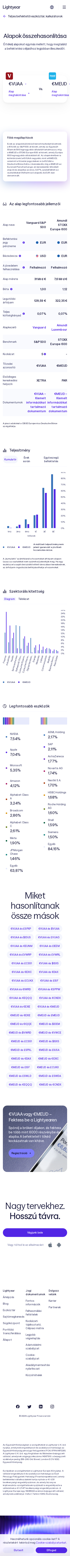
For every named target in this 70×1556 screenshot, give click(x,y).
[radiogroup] (35, 459)
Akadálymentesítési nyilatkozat (35, 1366)
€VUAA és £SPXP (21, 928)
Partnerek (55, 1307)
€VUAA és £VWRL (49, 954)
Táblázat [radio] (23, 599)
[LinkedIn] (40, 1406)
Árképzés (8, 1297)
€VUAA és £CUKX (22, 980)
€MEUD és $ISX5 (49, 1041)
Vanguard (39, 327)
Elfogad (51, 1550)
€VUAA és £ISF (49, 980)
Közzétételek (34, 1375)
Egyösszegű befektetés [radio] (51, 459)
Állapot (7, 1339)
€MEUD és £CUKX (48, 1067)
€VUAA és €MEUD (48, 1006)
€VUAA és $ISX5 (49, 963)
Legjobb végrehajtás (33, 1336)
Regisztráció (19, 1153)
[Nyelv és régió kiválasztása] (51, 7)
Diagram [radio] (9, 599)
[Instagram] (52, 1406)
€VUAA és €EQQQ (20, 998)
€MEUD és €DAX (21, 1058)
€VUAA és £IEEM (49, 946)
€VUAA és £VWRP (21, 954)
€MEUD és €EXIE (20, 1015)
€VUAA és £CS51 (21, 963)
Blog (5, 1303)
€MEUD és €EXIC (48, 1058)
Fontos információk (33, 1302)
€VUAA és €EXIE (20, 1006)
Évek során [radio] (26, 459)
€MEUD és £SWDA (50, 1076)
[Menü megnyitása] (64, 7)
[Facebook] (17, 1406)
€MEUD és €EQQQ (20, 1084)
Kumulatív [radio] (10, 459)
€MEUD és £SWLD (20, 1076)
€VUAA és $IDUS (21, 937)
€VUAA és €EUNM (21, 946)
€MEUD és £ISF (20, 1067)
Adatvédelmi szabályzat (33, 1346)
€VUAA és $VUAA (49, 928)
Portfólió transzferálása (12, 1331)
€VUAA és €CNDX (50, 998)
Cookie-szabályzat (32, 1356)
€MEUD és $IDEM (49, 1024)
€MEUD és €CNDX (50, 1084)
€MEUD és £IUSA (49, 1050)
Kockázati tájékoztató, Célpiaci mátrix (35, 1324)
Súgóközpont (11, 1323)
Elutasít (18, 1550)
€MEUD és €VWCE (50, 1032)
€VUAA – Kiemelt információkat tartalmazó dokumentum (36, 402)
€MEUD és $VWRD (20, 1032)
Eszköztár (9, 1310)
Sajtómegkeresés (12, 1316)
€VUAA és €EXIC (22, 972)
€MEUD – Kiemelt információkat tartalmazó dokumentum (57, 402)
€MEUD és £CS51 (21, 1041)
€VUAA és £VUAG (49, 937)
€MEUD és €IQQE (21, 1024)
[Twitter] (29, 1406)
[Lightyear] (12, 7)
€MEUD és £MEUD (49, 1015)
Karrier (53, 1300)
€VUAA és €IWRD (20, 989)
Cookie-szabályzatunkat (51, 1542)
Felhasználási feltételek (34, 1312)
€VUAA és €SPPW (49, 989)
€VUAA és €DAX (48, 972)
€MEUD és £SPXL (21, 1050)
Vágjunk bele (35, 1232)
